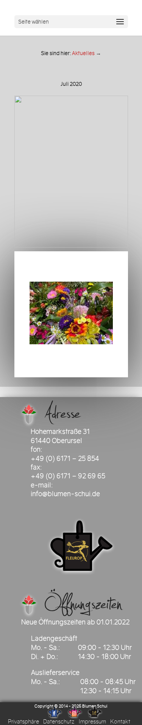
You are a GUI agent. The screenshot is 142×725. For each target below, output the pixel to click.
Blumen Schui (95, 706)
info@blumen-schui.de (65, 494)
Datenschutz (58, 721)
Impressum (92, 721)
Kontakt (120, 721)
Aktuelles (83, 53)
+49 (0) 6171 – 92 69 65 (68, 476)
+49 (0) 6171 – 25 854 (65, 458)
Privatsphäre (23, 721)
